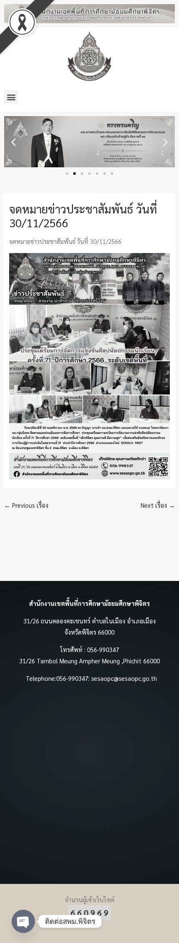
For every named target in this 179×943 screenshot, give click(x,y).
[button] (11, 97)
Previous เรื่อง (26, 505)
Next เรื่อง (158, 505)
